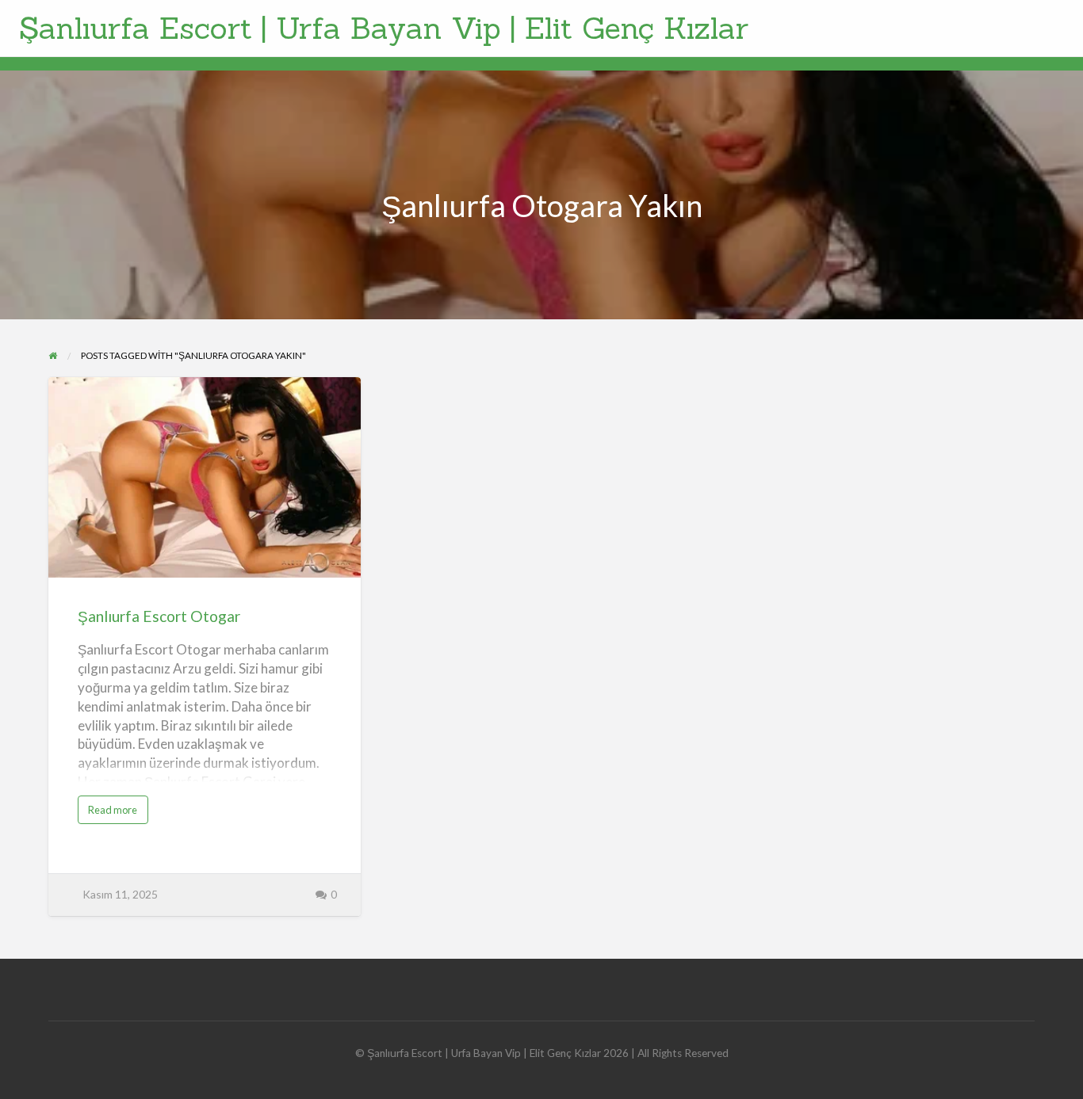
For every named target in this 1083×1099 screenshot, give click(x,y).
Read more (118, 813)
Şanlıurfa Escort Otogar (159, 616)
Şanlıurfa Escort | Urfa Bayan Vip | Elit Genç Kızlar (383, 28)
